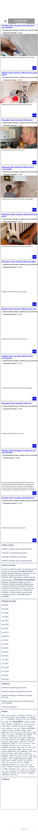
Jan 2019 (5, 663)
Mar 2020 (5, 609)
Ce (17, 743)
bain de (14, 715)
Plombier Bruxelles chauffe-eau (12, 573)
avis (17, 764)
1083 (7, 739)
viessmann (12, 747)
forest (25, 745)
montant (15, 759)
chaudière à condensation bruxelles (14, 553)
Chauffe (30, 741)
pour (17, 745)
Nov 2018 (5, 671)
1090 (20, 736)
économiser (27, 743)
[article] (19, 47)
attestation (24, 766)
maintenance (11, 751)
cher (7, 734)
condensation (28, 761)
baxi (26, 764)
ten (16, 755)
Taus (26, 769)
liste (28, 719)
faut (28, 745)
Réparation (11, 719)
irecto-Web (24, 829)
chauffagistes (31, 717)
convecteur (6, 775)
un (19, 741)
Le (22, 724)
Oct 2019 (5, 628)
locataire (11, 757)
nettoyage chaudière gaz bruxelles (14, 557)
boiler (29, 736)
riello (23, 749)
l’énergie (4, 749)
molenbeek (32, 769)
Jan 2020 (5, 617)
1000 (27, 715)
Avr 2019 (5, 652)
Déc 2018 (5, 667)
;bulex (7, 771)
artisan (20, 732)
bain (22, 747)
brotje (15, 738)
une (7, 762)
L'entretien (12, 769)
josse (18, 769)
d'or (26, 757)
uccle (10, 738)
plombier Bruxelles (25, 571)
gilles (11, 741)
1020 (9, 749)
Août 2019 (5, 636)
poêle (17, 717)
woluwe (11, 755)
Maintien (30, 734)
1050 (29, 747)
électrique (24, 741)
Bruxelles (5, 757)
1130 (34, 757)
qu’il (18, 739)
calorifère (24, 728)
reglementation (18, 753)
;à (6, 719)
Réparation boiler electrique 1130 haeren (17, 120)
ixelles (11, 732)
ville (34, 734)
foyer (24, 734)
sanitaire (28, 739)
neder (3, 728)
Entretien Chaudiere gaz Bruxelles (17, 587)
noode (4, 726)
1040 (28, 771)
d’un (6, 722)
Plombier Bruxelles (24, 579)
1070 (3, 761)
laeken (12, 717)
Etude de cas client (29, 573)
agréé (26, 724)
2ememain (22, 726)
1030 (30, 764)
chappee (31, 773)
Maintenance (6, 743)
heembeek (5, 741)
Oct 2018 (5, 675)
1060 (18, 773)
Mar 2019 (5, 656)
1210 (15, 775)
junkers (4, 766)
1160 (33, 739)
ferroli (11, 745)
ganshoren (5, 732)
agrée (30, 757)
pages (34, 743)
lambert (17, 730)
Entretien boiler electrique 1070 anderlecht (18, 498)
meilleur (23, 730)
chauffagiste (11, 736)
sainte (4, 734)
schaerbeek (5, 717)
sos (3, 769)
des (15, 732)
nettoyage (18, 734)
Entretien (33, 719)
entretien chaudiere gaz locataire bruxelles (17, 549)
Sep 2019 (5, 632)
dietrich (14, 749)
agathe (22, 739)
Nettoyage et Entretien (10, 33)
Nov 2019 (5, 624)
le (17, 715)
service (12, 764)
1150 (20, 743)
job (18, 762)
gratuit (12, 734)
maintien (27, 722)
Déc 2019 (5, 621)
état (10, 722)
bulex (3, 715)
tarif (11, 775)
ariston (24, 738)
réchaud (18, 719)
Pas (31, 715)
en (21, 745)
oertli (34, 751)
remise (8, 715)
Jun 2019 (5, 644)
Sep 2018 (5, 679)
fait (26, 747)
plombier (31, 728)
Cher (10, 759)
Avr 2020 (5, 605)
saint (22, 769)
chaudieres (18, 757)
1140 (30, 751)
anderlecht (5, 773)
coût (33, 747)
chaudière (29, 726)
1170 (25, 736)
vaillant (33, 722)
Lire (34, 68)
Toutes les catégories (9, 707)
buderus (33, 771)
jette (28, 732)
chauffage (5, 747)
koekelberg (5, 745)
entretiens (5, 738)
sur (35, 715)
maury (29, 730)
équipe (9, 766)
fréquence (25, 755)
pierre (8, 726)
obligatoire (27, 753)
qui (15, 739)
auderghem (31, 738)
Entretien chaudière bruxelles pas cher (16, 582)
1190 (3, 724)
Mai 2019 (5, 648)
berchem (22, 715)
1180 (19, 755)
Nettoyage (16, 766)
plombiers (23, 717)
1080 (3, 762)
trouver (22, 764)
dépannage (5, 764)
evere (3, 753)
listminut (20, 761)
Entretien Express (9, 458)
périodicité (29, 749)
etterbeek (11, 730)
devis (19, 747)
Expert (24, 719)
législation (9, 728)
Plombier (14, 761)
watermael (22, 759)
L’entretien (16, 724)
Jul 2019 (5, 640)
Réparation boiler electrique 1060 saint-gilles (19, 262)
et (23, 757)
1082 (11, 739)
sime (19, 738)
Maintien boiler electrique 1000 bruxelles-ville (19, 309)
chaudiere (5, 755)
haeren (8, 761)
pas (3, 722)
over (3, 771)
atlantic (4, 736)
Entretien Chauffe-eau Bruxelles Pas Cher (15, 575)
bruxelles (18, 721)
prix (18, 751)
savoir (15, 741)
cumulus (4, 730)
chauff (4, 751)
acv (21, 762)
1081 (31, 755)
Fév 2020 (5, 613)
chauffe (26, 762)
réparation (14, 726)
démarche (24, 773)
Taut (18, 728)
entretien (9, 724)
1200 (24, 732)
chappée (31, 766)
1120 (3, 739)
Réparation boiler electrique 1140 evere (17, 403)
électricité (32, 724)
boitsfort (23, 771)
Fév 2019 (5, 660)
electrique (12, 773)
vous (10, 762)
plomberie (9, 753)
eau (15, 728)
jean (34, 755)
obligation (5, 759)
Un (18, 771)
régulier (29, 759)
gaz (19, 749)
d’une (15, 762)
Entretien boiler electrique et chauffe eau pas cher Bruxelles (20, 30)
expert (13, 743)
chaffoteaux (24, 751)
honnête (33, 732)
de (6, 768)
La (2, 719)
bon (17, 736)
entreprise (13, 771)
